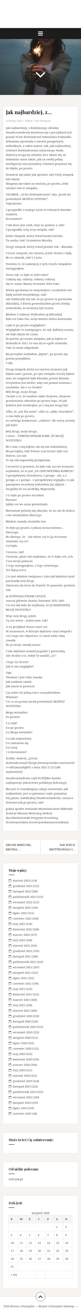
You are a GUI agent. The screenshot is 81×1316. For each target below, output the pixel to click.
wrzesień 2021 (22, 967)
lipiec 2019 (20, 1108)
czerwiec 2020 (22, 1048)
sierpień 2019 (22, 1102)
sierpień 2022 (22, 907)
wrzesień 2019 (22, 1097)
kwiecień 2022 (22, 929)
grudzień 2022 (22, 886)
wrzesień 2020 (22, 1032)
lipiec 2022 (20, 913)
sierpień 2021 (22, 972)
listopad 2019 (22, 1086)
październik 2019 (24, 1092)
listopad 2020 (22, 1021)
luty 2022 (19, 940)
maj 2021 (19, 989)
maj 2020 (19, 1054)
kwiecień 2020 (22, 1059)
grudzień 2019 (22, 1081)
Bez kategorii (42, 120)
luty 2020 (19, 1070)
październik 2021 (24, 962)
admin (28, 120)
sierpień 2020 (22, 1037)
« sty (14, 1274)
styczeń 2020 (21, 1075)
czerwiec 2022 (22, 918)
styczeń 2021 (21, 1010)
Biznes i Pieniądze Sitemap (56, 1306)
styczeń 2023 (21, 880)
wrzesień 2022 (22, 902)
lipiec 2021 (20, 978)
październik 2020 (24, 1027)
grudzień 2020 (22, 1016)
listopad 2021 (22, 956)
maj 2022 (19, 924)
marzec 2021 (21, 1000)
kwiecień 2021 (22, 994)
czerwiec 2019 (22, 1113)
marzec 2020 (21, 1065)
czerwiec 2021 (22, 983)
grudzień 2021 (22, 951)
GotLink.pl (16, 1179)
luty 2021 (19, 1005)
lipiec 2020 (20, 1043)
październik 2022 (24, 897)
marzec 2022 (21, 935)
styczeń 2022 (21, 945)
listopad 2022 (22, 891)
